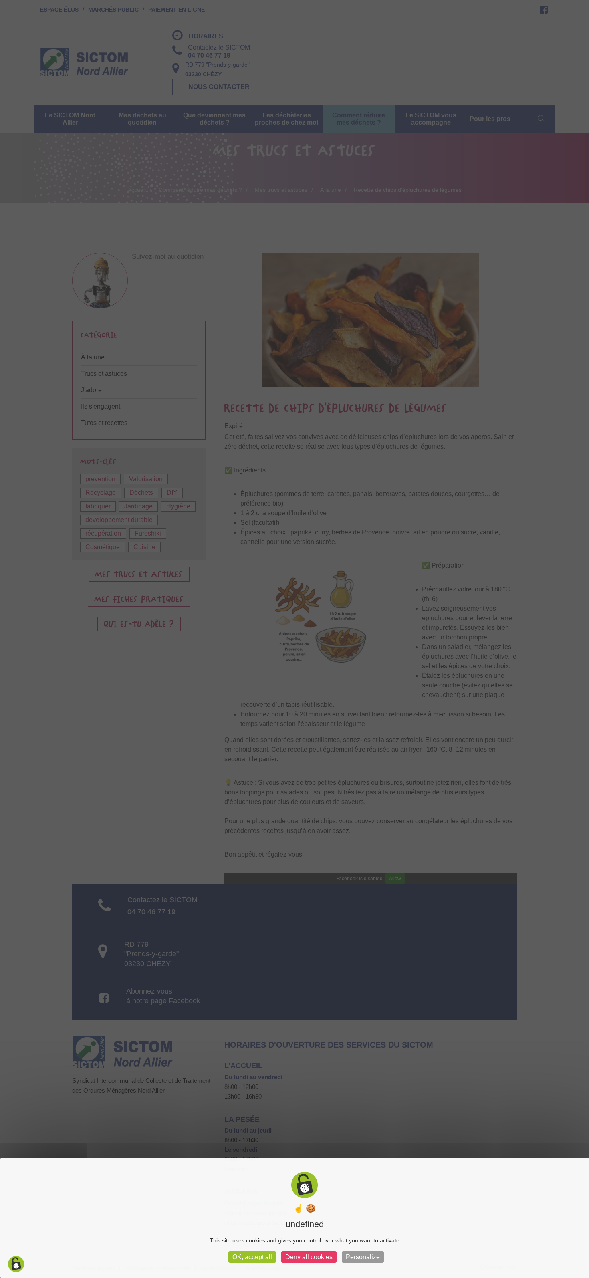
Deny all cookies (309, 1257)
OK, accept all (252, 1257)
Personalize (363, 1257)
